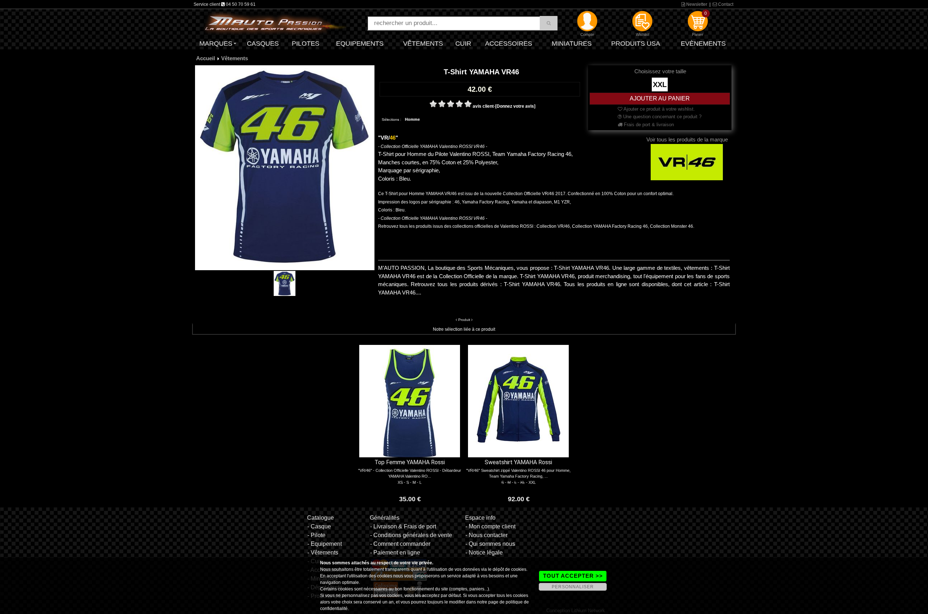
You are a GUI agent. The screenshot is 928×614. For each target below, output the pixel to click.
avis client (483, 106)
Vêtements (423, 43)
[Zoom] (284, 167)
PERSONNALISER (573, 586)
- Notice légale (484, 552)
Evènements (703, 43)
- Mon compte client (490, 526)
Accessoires (508, 43)
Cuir (463, 43)
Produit (464, 320)
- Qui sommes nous (490, 544)
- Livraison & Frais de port (403, 526)
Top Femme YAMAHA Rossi (409, 462)
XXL (660, 84)
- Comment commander (400, 544)
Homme (412, 119)
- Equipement (324, 544)
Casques (263, 43)
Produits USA (635, 43)
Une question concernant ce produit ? (661, 116)
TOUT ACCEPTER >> (573, 576)
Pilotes (305, 43)
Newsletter (696, 4)
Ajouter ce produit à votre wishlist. (658, 109)
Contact (725, 4)
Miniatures (572, 43)
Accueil (205, 58)
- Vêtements (322, 552)
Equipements (360, 43)
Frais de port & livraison (648, 124)
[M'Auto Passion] (275, 22)
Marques (215, 43)
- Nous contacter (486, 535)
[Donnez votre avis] (515, 106)
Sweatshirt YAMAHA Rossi (518, 462)
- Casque (319, 526)
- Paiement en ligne (395, 552)
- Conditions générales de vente (411, 535)
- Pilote (316, 535)
